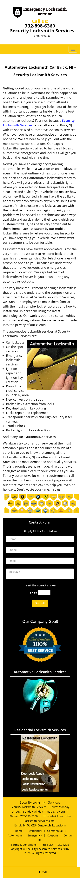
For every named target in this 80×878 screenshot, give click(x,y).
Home (19, 831)
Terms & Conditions (24, 844)
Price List (47, 844)
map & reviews (56, 811)
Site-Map (63, 844)
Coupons (52, 835)
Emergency (35, 835)
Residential (35, 831)
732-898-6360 (40, 26)
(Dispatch (44, 825)
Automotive (15, 835)
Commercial (55, 831)
